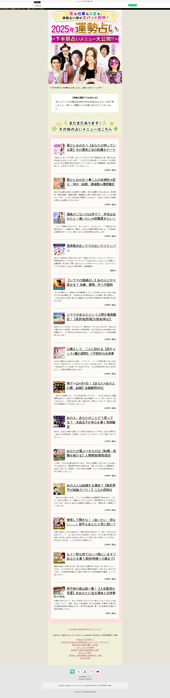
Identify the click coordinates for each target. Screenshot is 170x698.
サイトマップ (95, 629)
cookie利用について (85, 677)
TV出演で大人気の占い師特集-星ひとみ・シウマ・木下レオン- (85, 642)
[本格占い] (37, 5)
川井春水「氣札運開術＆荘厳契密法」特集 (85, 655)
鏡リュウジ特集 (85, 653)
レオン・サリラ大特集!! (85, 647)
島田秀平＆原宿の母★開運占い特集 (85, 650)
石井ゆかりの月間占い (85, 640)
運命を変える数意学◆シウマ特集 (85, 645)
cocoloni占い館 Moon (85, 679)
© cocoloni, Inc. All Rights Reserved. (85, 692)
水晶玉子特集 (85, 658)
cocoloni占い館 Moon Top (79, 629)
